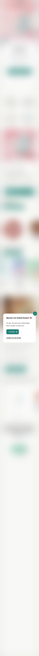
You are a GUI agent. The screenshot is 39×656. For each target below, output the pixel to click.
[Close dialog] (35, 314)
